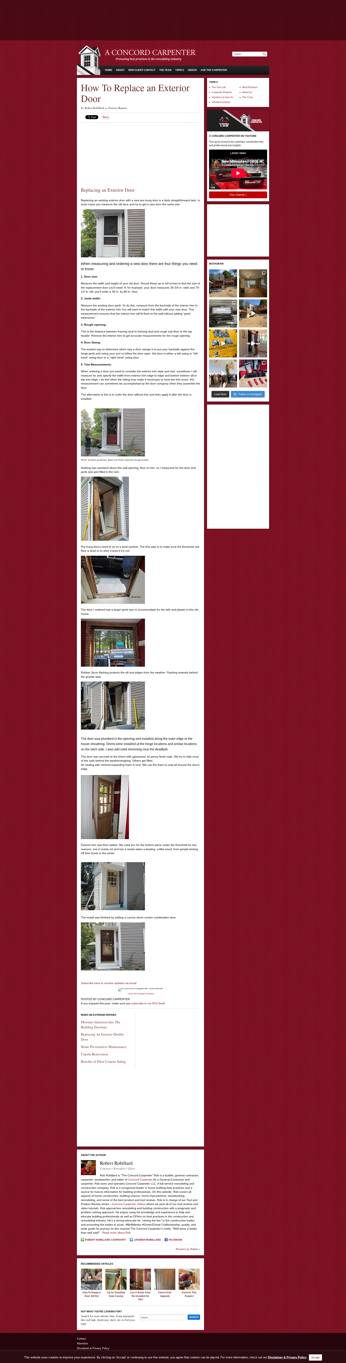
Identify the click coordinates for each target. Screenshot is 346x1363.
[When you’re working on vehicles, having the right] (223, 313)
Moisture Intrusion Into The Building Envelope (100, 1024)
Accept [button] (315, 1357)
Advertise (82, 1343)
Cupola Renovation (94, 1054)
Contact (81, 1338)
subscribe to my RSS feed (147, 1003)
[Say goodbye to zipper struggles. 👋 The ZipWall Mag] (253, 343)
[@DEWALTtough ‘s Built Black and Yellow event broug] (223, 343)
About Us (247, 92)
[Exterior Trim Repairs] (189, 1289)
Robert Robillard (94, 108)
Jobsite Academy (221, 102)
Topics (179, 70)
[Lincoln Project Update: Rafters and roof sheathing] (223, 283)
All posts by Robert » (188, 1249)
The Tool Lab (219, 87)
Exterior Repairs (117, 108)
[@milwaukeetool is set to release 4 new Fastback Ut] (253, 373)
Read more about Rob (116, 1232)
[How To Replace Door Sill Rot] (91, 1289)
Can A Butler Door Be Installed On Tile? (140, 1296)
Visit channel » (238, 194)
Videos (192, 70)
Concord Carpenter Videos (129, 1204)
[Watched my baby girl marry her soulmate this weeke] (223, 373)
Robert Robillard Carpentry (105, 1239)
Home (108, 70)
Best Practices (250, 87)
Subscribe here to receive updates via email (108, 983)
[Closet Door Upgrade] (164, 1289)
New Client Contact (141, 70)
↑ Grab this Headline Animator (140, 994)
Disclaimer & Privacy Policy (93, 1348)
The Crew (247, 97)
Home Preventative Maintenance (104, 1046)
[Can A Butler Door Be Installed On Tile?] (140, 1289)
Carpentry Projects (222, 92)
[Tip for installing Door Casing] (116, 1289)
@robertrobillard (147, 1239)
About (120, 70)
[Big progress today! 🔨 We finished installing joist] (253, 313)
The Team (165, 70)
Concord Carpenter (140, 1179)
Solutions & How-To (222, 97)
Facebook (175, 1239)
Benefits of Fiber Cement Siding (103, 1061)
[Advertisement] (173, 11)
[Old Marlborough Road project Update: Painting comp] (253, 283)
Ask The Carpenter (214, 70)
